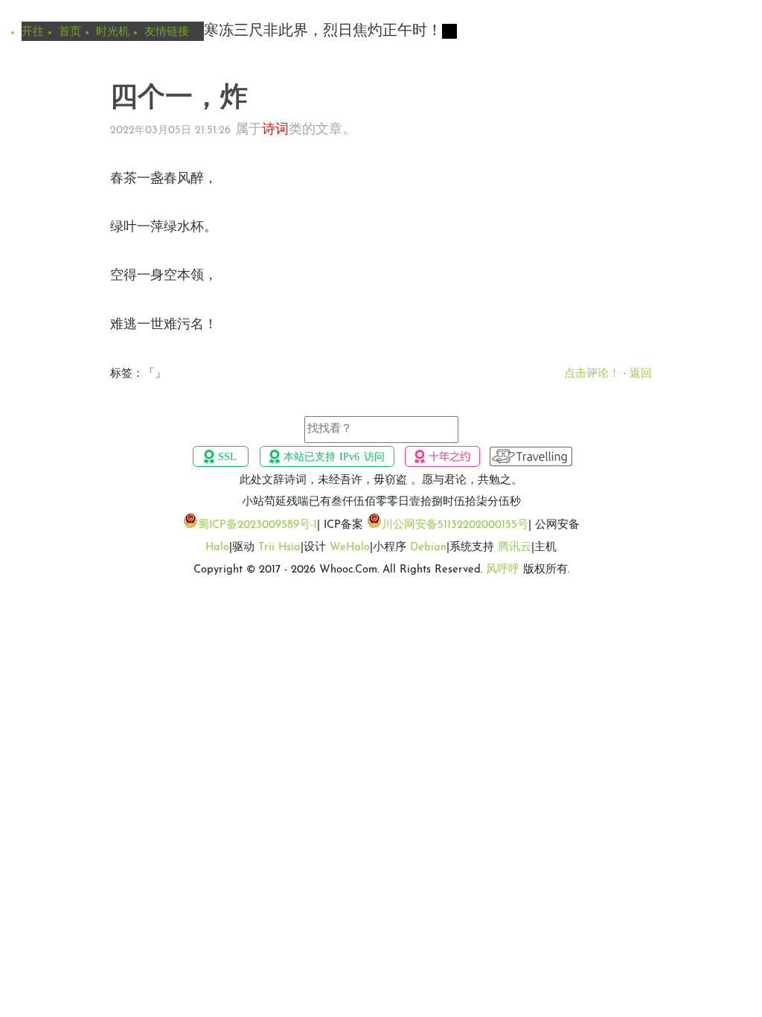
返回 (641, 374)
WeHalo (350, 547)
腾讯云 (514, 547)
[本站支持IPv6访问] (326, 456)
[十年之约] (443, 456)
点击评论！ (592, 374)
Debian (428, 547)
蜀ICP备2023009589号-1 (257, 525)
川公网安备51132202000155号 (455, 525)
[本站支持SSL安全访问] (220, 456)
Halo (217, 547)
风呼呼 (502, 570)
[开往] (531, 456)
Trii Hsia (279, 547)
